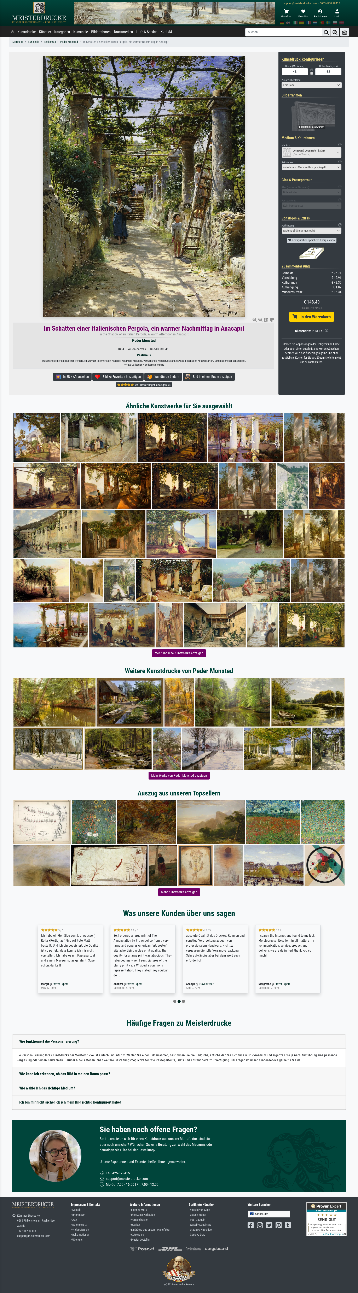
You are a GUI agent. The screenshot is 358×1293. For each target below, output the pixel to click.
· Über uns (76, 1239)
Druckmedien (123, 32)
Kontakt (166, 32)
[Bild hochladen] (344, 32)
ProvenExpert (60, 984)
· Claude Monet (197, 1215)
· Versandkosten (139, 1220)
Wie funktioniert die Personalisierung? (49, 1041)
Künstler (45, 32)
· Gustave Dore (197, 1234)
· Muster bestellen (140, 1239)
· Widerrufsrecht (80, 1230)
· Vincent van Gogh (199, 1210)
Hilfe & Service (146, 32)
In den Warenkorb (314, 316)
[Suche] (326, 32)
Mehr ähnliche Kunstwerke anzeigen (179, 653)
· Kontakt (76, 1210)
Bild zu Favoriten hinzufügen (120, 377)
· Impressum (78, 1215)
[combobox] (312, 85)
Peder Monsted (69, 42)
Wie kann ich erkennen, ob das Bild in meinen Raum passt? (64, 1073)
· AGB (74, 1220)
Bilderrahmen (101, 32)
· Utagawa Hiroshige (200, 1230)
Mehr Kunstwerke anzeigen (179, 892)
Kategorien (62, 32)
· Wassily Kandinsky (200, 1225)
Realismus (50, 42)
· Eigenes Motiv (138, 1210)
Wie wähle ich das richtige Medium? (47, 1088)
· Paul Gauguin (197, 1220)
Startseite (17, 42)
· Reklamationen (80, 1234)
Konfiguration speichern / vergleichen (313, 240)
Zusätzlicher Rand (291, 80)
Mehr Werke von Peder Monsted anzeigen (179, 775)
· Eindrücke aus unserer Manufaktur (150, 1230)
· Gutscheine (137, 1234)
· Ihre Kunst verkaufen (142, 1215)
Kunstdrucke (26, 32)
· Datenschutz (79, 1225)
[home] (12, 32)
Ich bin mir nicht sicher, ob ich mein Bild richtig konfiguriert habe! (70, 1102)
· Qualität (135, 1225)
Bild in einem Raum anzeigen (211, 377)
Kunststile (80, 32)
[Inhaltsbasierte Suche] (335, 32)
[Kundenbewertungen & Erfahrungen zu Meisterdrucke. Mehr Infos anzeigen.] (326, 1219)
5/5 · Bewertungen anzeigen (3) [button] (152, 385)
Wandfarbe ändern (165, 377)
